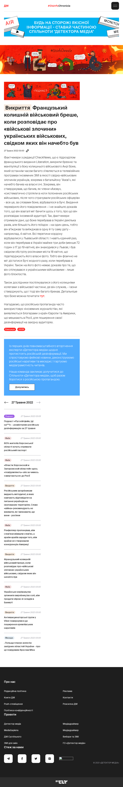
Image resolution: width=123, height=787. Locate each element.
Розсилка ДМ (70, 703)
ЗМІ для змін (10, 743)
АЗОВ (21, 329)
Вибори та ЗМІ (71, 736)
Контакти (68, 697)
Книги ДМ (9, 697)
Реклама (67, 691)
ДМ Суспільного (12, 736)
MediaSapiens (11, 730)
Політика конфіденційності (18, 710)
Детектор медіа (12, 723)
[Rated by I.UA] (66, 759)
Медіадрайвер (71, 723)
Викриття (17, 107)
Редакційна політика (15, 691)
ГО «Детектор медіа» (74, 743)
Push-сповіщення (13, 703)
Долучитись (22, 387)
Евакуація (10, 329)
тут (42, 296)
